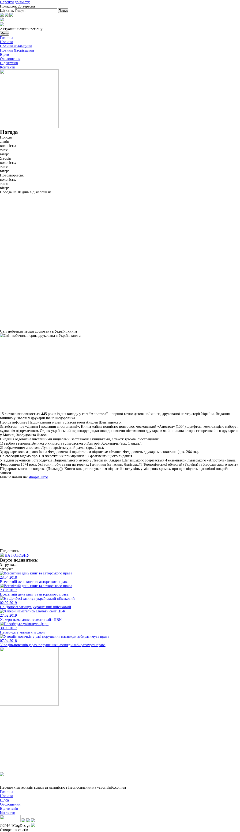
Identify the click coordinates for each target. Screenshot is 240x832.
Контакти (7, 67)
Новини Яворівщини (17, 50)
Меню (4, 33)
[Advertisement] (120, 227)
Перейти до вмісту (15, 2)
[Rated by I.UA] (10, 821)
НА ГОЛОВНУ (17, 555)
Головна (6, 38)
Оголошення (10, 59)
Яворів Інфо (38, 477)
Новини (6, 42)
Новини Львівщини (16, 46)
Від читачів (9, 63)
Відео (4, 54)
